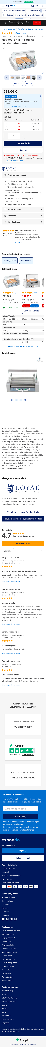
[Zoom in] (16, 400)
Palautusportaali (23, 858)
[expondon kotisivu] (4, 29)
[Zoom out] (20, 400)
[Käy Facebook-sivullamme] (7, 920)
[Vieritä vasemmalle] (2, 23)
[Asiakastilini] (37, 6)
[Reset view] (25, 400)
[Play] (11, 400)
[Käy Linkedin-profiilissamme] (11, 920)
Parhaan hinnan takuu (14, 161)
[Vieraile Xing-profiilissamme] (15, 920)
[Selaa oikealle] (44, 23)
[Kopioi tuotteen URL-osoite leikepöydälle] (42, 36)
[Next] (39, 77)
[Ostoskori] (41, 6)
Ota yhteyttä (23, 850)
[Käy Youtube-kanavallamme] (3, 920)
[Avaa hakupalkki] (28, 6)
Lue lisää (18, 243)
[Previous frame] (29, 400)
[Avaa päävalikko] (3, 5)
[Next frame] (34, 400)
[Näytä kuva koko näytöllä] (43, 73)
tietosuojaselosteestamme (14, 827)
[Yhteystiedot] (32, 6)
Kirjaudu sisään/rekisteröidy (15, 106)
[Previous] (6, 77)
